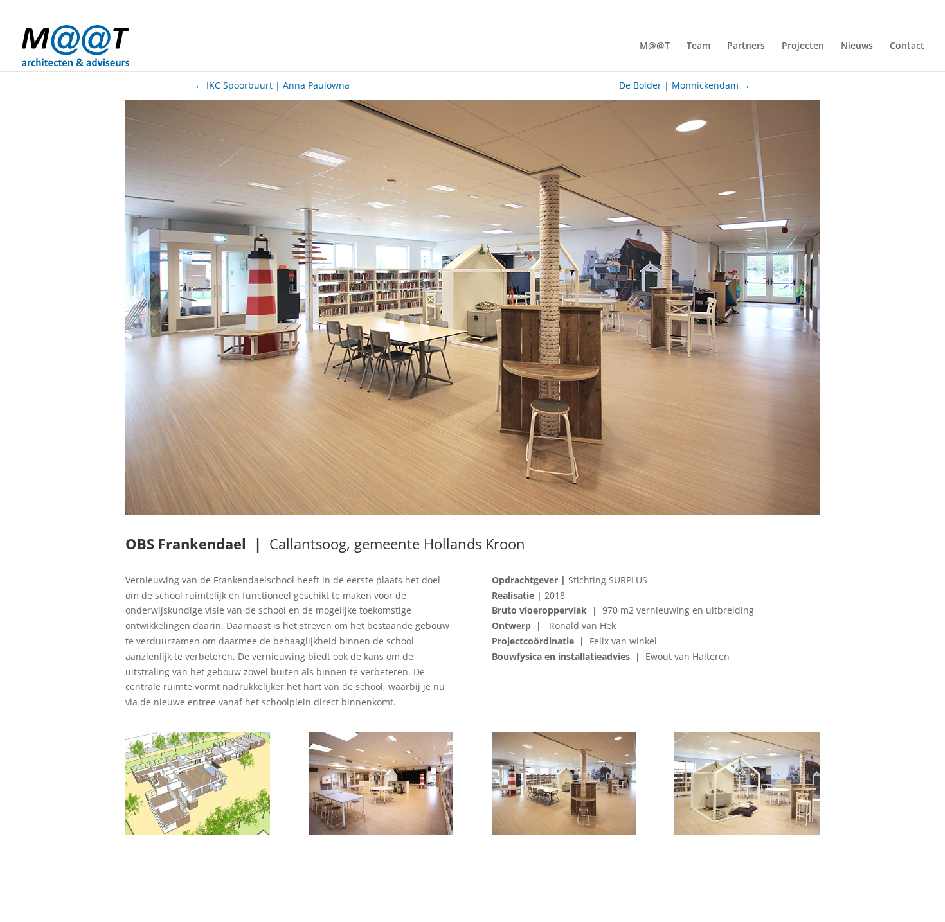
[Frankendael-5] (381, 834)
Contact (907, 46)
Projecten (803, 46)
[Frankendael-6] (564, 834)
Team (698, 46)
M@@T (655, 46)
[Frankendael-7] (746, 834)
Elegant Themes (234, 904)
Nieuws (857, 46)
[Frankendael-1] (197, 834)
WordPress (387, 904)
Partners (746, 46)
